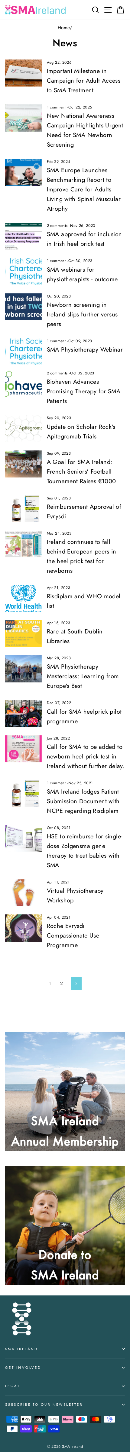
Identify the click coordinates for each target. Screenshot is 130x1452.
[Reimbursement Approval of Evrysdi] (23, 508)
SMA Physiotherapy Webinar (85, 349)
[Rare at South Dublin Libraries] (23, 633)
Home (64, 27)
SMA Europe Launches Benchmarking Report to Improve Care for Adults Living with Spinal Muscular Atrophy (84, 189)
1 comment (57, 107)
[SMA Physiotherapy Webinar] (23, 351)
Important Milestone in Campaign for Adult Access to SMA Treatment (84, 81)
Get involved (23, 1367)
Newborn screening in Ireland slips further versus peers (82, 314)
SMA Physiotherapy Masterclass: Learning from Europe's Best (83, 676)
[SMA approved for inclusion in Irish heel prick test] (23, 236)
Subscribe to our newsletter (44, 1404)
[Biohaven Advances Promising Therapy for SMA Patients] (23, 383)
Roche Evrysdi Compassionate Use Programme (73, 936)
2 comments (58, 225)
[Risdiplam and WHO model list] (23, 598)
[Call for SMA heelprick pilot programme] (23, 713)
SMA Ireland (21, 1349)
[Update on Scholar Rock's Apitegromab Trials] (23, 428)
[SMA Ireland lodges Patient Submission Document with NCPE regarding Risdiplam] (23, 793)
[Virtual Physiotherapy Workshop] (23, 892)
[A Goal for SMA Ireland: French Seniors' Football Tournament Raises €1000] (23, 463)
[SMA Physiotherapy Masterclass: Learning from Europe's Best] (23, 668)
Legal (12, 1385)
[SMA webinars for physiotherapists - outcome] (23, 271)
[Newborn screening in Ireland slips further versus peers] (23, 306)
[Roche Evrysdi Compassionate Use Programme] (23, 927)
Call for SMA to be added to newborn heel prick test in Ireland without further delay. (86, 756)
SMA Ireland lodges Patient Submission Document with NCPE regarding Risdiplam (83, 801)
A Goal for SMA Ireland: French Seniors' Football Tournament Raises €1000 (81, 472)
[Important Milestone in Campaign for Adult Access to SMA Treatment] (23, 73)
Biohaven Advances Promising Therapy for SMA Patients (84, 391)
